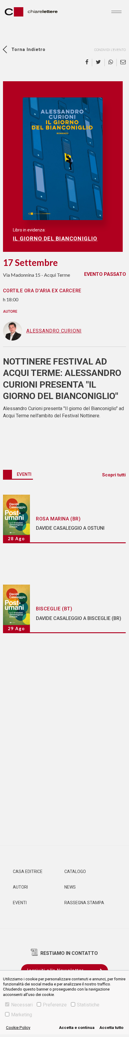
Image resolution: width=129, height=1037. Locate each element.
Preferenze (55, 1005)
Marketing (21, 1015)
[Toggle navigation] (116, 12)
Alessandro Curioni (54, 331)
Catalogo (75, 871)
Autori (20, 887)
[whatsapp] (111, 62)
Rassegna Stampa (84, 902)
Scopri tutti (114, 475)
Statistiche (88, 1005)
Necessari (22, 1005)
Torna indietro (28, 49)
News (70, 887)
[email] (121, 62)
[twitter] (98, 62)
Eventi (20, 902)
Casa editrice (28, 871)
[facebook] (88, 62)
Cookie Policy (18, 1027)
